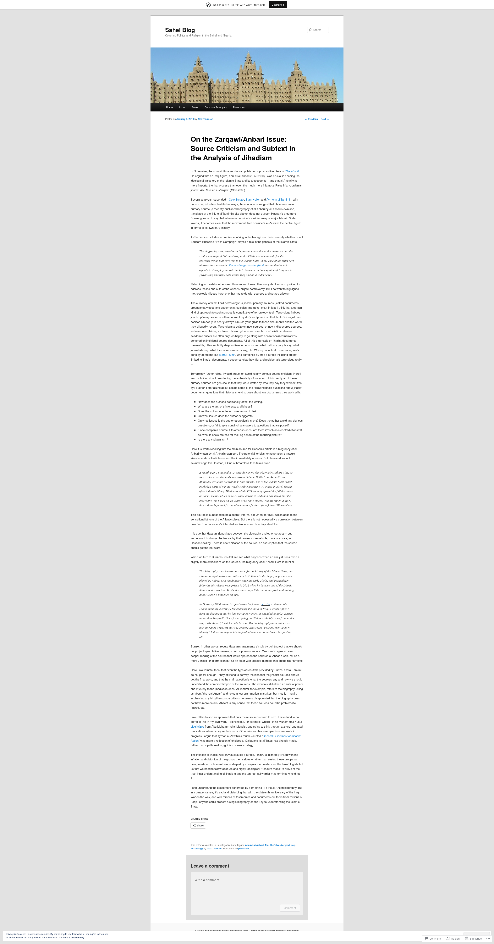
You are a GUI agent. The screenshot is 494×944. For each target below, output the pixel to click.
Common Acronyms (216, 107)
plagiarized (197, 726)
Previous (311, 119)
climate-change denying (242, 265)
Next (325, 119)
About (182, 107)
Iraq (293, 845)
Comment (290, 907)
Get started (278, 4)
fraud (260, 265)
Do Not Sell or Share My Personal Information (274, 930)
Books (195, 107)
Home (169, 107)
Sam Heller (253, 199)
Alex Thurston (205, 119)
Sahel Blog (180, 29)
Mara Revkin (227, 355)
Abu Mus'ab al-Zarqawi (277, 845)
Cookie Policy (76, 937)
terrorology (197, 848)
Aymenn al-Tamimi (278, 199)
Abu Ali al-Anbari (254, 845)
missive (265, 604)
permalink (243, 848)
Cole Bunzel (236, 199)
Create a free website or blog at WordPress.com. (221, 930)
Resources (239, 107)
